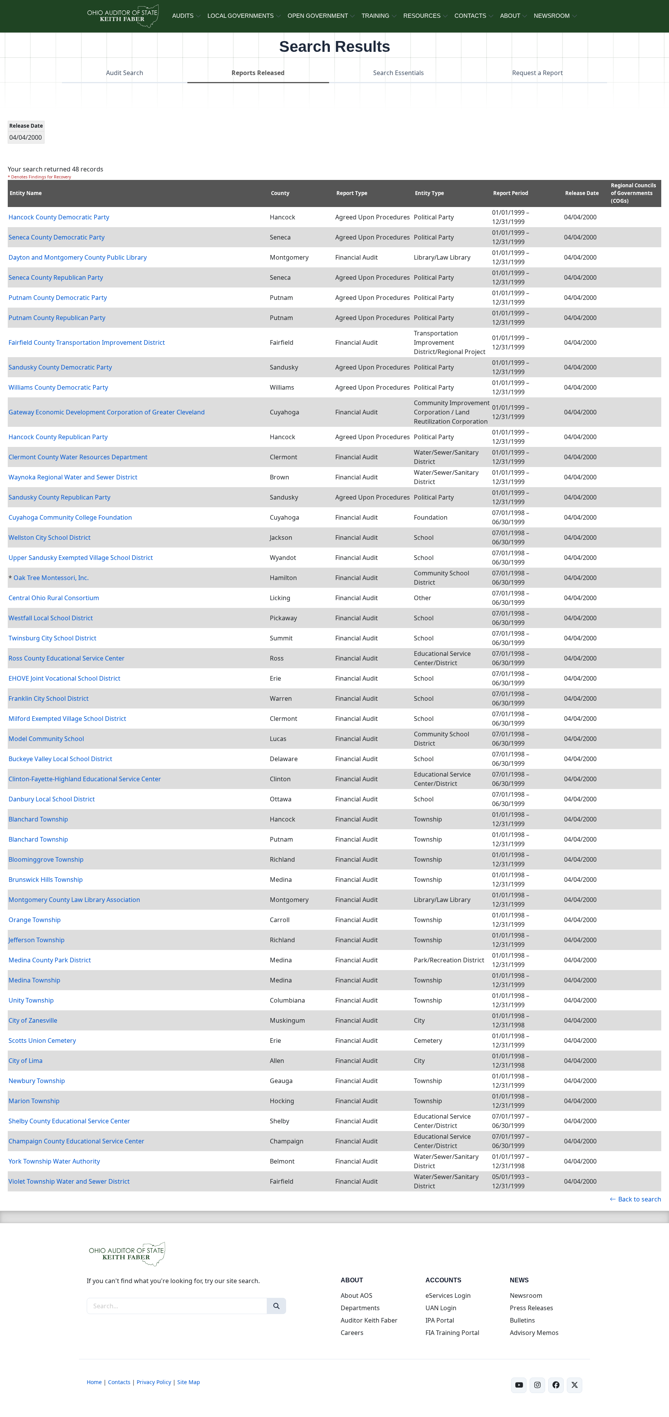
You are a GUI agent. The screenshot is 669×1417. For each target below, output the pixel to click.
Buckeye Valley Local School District (60, 759)
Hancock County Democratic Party (59, 217)
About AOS (356, 1295)
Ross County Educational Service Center (67, 658)
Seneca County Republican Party (56, 277)
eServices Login (448, 1295)
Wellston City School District (50, 537)
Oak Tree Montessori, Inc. (51, 577)
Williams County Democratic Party (58, 387)
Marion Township (34, 1101)
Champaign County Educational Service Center (76, 1141)
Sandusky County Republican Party (59, 497)
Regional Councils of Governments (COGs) (633, 193)
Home (94, 1382)
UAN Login (440, 1308)
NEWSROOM (552, 15)
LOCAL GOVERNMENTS (241, 15)
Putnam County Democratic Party (58, 297)
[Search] (276, 1306)
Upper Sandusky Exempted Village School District (81, 557)
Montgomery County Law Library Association (74, 899)
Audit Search (124, 72)
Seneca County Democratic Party (57, 237)
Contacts (119, 1382)
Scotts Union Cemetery (42, 1040)
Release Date (582, 193)
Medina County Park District (50, 960)
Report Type (351, 193)
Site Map (188, 1382)
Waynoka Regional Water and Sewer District (73, 477)
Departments (360, 1308)
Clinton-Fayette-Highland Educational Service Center (85, 779)
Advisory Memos (534, 1332)
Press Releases (531, 1308)
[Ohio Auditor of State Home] (122, 16)
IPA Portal (439, 1320)
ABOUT (510, 15)
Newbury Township (37, 1080)
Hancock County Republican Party (58, 437)
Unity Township (31, 1000)
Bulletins (522, 1320)
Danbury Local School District (52, 799)
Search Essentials (398, 72)
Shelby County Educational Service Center (69, 1121)
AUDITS (183, 15)
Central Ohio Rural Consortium (54, 598)
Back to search (639, 1199)
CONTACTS (470, 15)
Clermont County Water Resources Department (78, 457)
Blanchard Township (38, 819)
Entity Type (429, 193)
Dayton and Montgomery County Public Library (78, 257)
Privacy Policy (154, 1382)
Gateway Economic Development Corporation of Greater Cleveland (107, 412)
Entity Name (26, 193)
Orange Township (35, 920)
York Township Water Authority (54, 1161)
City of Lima (26, 1060)
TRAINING (375, 15)
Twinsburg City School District (52, 638)
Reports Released (258, 72)
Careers (352, 1332)
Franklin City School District (49, 698)
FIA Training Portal (452, 1332)
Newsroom (526, 1295)
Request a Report (537, 72)
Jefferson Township (37, 940)
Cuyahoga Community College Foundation (70, 517)
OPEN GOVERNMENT (318, 15)
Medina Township (34, 980)
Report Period (510, 193)
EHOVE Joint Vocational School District (64, 678)
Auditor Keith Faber (369, 1320)
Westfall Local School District (51, 618)
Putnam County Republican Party (57, 317)
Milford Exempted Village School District (67, 718)
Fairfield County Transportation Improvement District (87, 342)
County (280, 193)
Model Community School (46, 738)
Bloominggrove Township (46, 859)
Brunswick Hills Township (46, 879)
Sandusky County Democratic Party (60, 367)
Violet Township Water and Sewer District (69, 1181)
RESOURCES (422, 15)
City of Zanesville (33, 1020)
